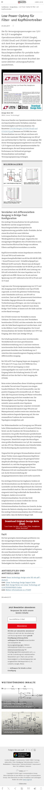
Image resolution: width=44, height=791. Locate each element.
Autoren (28, 766)
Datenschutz (16, 764)
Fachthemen (5, 7)
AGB (27, 760)
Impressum (36, 764)
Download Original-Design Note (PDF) (22, 522)
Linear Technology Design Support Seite (20, 582)
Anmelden (39, 2)
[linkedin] (22, 788)
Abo (14, 766)
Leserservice (21, 760)
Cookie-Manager (10, 760)
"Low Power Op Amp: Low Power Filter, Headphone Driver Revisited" (22, 527)
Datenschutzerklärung (16, 650)
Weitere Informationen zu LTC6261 (18, 590)
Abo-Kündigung (18, 762)
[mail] (28, 788)
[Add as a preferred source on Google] (22, 755)
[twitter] (8, 788)
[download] (35, 788)
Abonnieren (22, 626)
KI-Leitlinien (21, 766)
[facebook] (2, 788)
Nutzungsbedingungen (16, 645)
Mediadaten (7, 764)
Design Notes (14, 7)
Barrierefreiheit (26, 764)
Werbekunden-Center (31, 762)
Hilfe (32, 760)
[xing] (15, 788)
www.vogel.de (27, 779)
